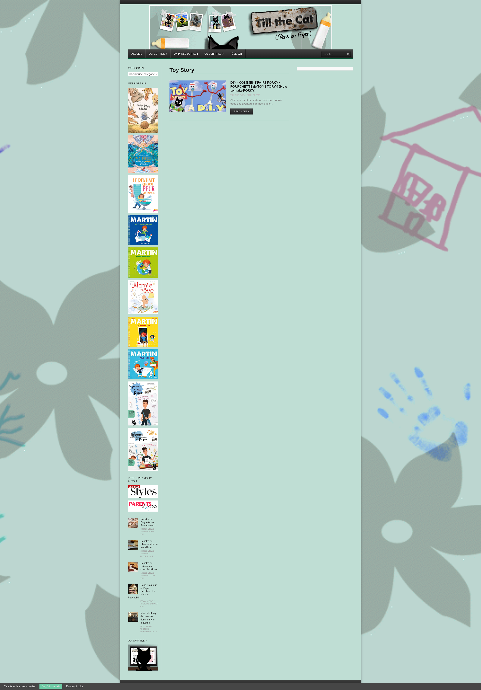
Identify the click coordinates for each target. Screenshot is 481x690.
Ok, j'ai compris (51, 686)
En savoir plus (75, 686)
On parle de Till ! (186, 53)
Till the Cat (237, 95)
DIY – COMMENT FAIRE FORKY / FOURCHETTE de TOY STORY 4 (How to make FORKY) (258, 86)
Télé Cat (236, 53)
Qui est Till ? (158, 53)
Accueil (136, 53)
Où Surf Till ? (214, 53)
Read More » (241, 111)
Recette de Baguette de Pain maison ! (148, 522)
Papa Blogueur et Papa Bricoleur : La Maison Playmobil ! (142, 591)
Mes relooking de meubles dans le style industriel (148, 618)
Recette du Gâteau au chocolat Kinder (149, 566)
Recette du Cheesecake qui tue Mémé (149, 544)
